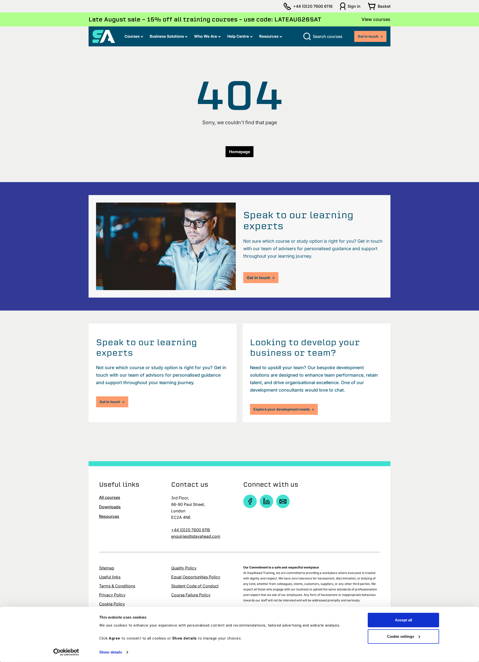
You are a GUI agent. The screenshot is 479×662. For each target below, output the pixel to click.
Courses (131, 36)
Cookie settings (400, 636)
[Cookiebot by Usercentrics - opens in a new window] (66, 652)
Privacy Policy (112, 594)
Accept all (403, 620)
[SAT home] (104, 35)
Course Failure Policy (191, 594)
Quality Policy (184, 567)
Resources (268, 36)
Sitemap (106, 567)
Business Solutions (167, 36)
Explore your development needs (283, 409)
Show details (110, 652)
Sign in (354, 6)
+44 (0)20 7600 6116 (313, 6)
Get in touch (370, 36)
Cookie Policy (112, 603)
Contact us (189, 484)
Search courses (328, 36)
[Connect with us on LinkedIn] (266, 501)
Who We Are (205, 36)
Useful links (109, 576)
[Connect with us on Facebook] (250, 501)
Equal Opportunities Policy (195, 576)
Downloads (110, 506)
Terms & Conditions (117, 585)
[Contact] (283, 501)
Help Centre (238, 36)
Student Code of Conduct (195, 585)
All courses (109, 497)
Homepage (239, 151)
